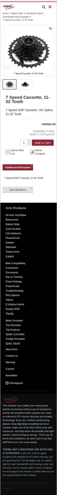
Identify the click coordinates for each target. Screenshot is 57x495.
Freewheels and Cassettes (16, 17)
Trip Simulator (13, 325)
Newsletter (11, 375)
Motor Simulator (14, 320)
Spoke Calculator (15, 334)
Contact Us (12, 355)
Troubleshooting (14, 290)
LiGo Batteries (13, 233)
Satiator (10, 242)
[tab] (19, 167)
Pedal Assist (12, 286)
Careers (10, 369)
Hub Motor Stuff (34, 13)
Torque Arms (12, 251)
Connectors (12, 268)
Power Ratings (14, 281)
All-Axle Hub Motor (16, 215)
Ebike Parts (17, 13)
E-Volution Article (15, 304)
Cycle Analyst (13, 229)
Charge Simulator (15, 339)
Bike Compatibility (15, 263)
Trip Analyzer (13, 329)
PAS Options (13, 295)
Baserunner (12, 219)
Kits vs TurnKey (14, 277)
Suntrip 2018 (13, 309)
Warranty (10, 362)
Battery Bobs (13, 224)
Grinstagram (16, 383)
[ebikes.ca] (9, 7)
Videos (9, 300)
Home (6, 13)
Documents (12, 272)
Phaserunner (13, 238)
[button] (50, 31)
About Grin (11, 349)
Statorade (11, 247)
